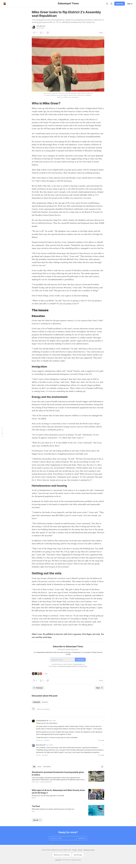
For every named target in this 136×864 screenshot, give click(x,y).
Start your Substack (63, 855)
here (49, 637)
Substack (58, 860)
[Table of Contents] (2, 432)
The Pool (36, 806)
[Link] (29, 103)
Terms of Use (77, 664)
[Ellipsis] (103, 720)
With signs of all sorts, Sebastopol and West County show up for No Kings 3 (58, 791)
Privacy (74, 850)
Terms (80, 850)
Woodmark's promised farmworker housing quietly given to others (58, 773)
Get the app (78, 855)
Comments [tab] (36, 702)
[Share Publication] (111, 4)
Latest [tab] (39, 766)
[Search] (107, 4)
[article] (68, 778)
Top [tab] (34, 766)
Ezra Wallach (41, 26)
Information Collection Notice (67, 666)
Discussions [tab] (47, 766)
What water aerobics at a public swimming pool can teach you (53, 809)
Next (98, 688)
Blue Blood (40, 745)
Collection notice (88, 850)
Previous (39, 688)
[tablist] (40, 702)
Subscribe (119, 4)
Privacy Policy (83, 666)
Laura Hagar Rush (46, 782)
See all (35, 820)
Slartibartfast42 (41, 721)
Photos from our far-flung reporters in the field (48, 796)
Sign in (129, 4)
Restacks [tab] (45, 702)
